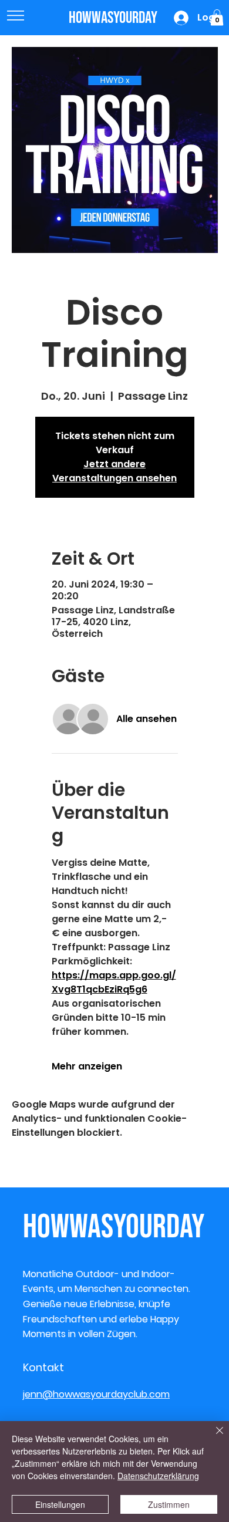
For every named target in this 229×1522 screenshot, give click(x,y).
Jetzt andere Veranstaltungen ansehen (114, 471)
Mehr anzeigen (87, 1066)
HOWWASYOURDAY (113, 18)
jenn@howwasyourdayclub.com (96, 1394)
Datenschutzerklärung (158, 1475)
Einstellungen (60, 1504)
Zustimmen (169, 1504)
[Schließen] (212, 1437)
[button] (217, 17)
